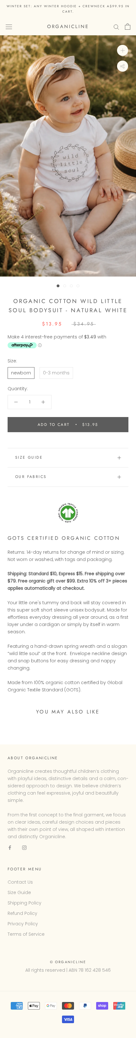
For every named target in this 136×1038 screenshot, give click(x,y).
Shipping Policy (24, 903)
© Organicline (68, 961)
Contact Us (20, 882)
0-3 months (56, 373)
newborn (21, 373)
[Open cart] (127, 26)
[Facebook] (10, 847)
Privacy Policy (23, 924)
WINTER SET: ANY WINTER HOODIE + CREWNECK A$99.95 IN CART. (68, 9)
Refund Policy (22, 913)
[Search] (116, 26)
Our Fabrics (30, 477)
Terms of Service (26, 934)
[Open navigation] (9, 26)
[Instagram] (24, 847)
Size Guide (29, 457)
